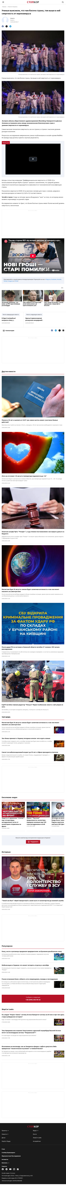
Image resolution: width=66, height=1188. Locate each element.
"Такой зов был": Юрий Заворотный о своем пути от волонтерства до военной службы (33, 901)
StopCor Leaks (8, 1009)
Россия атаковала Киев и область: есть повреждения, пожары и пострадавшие (30, 979)
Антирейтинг (37, 1141)
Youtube (59, 279)
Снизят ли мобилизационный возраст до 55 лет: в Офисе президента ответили (30, 752)
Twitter (5, 281)
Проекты (4, 1131)
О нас (3, 1149)
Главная (4, 7)
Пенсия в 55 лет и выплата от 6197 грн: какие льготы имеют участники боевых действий (30, 421)
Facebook (53, 279)
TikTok (16, 281)
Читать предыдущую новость (11, 314)
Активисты (5, 1159)
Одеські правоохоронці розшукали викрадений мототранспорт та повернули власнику (33, 321)
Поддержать (34, 842)
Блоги (35, 1134)
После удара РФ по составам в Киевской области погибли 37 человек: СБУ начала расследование (30, 648)
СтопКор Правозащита (8, 1153)
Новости (4, 1134)
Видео (35, 1131)
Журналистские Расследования (11, 1156)
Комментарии (10, 331)
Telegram (48, 279)
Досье (3, 1138)
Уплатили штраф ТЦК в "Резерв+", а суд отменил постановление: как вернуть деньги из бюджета (33, 533)
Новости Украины (12, 7)
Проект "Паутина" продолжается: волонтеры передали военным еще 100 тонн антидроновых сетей (36, 821)
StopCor (12, 18)
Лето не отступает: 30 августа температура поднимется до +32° (24, 476)
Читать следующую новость (34, 314)
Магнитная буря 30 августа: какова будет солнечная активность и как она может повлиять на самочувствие (30, 590)
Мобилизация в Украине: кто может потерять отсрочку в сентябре (25, 965)
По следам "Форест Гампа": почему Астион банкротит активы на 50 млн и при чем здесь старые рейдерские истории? (33, 1016)
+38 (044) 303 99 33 (33, 1000)
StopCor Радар (6, 1141)
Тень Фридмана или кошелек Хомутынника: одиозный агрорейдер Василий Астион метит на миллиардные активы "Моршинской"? (31, 1032)
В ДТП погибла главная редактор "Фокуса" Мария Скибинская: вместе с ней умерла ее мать (32, 706)
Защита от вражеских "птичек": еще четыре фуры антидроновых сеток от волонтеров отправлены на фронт (13, 822)
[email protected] (17, 1181)
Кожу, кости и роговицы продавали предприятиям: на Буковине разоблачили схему (32, 951)
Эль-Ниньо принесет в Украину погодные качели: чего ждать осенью (26, 738)
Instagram (10, 281)
